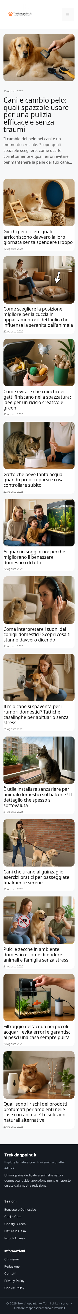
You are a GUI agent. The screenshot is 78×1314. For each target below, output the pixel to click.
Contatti (10, 1274)
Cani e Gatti (12, 1217)
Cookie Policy (14, 1288)
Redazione (12, 1266)
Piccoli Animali (14, 1238)
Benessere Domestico (20, 1210)
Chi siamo (11, 1259)
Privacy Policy (14, 1281)
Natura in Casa (15, 1231)
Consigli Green (15, 1224)
